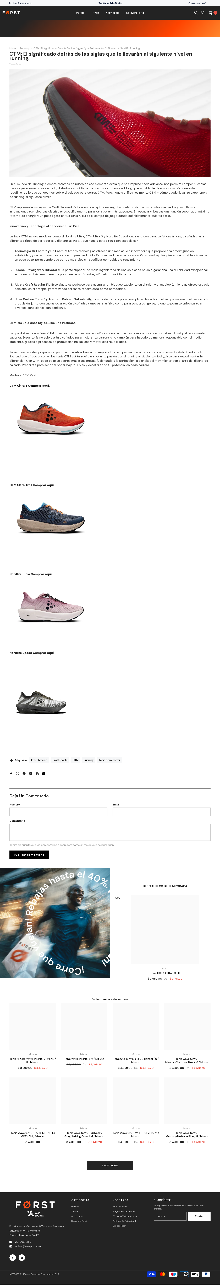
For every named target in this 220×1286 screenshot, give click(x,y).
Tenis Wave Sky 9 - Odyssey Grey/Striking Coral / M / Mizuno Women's (84, 1134)
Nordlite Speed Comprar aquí (31, 653)
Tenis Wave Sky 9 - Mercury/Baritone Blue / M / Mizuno (187, 1060)
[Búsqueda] (196, 12)
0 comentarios (15, 64)
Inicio (12, 48)
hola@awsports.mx (22, 3)
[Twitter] (17, 773)
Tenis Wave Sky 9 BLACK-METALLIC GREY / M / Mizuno (33, 1134)
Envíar (199, 1216)
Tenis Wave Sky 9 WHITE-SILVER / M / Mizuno (136, 1134)
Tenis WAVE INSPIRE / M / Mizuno (84, 1059)
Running (25, 48)
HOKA (165, 968)
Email (116, 804)
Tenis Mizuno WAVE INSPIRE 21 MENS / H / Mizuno (32, 1060)
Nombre (14, 804)
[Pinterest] (24, 773)
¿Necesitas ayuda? (197, 3)
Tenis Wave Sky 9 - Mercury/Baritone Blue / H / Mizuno (187, 1134)
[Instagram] (22, 1257)
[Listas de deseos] (203, 12)
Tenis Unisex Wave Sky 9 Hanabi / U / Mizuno (136, 1060)
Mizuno (33, 1054)
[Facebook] (11, 773)
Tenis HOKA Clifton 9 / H (165, 973)
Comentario (17, 820)
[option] (165, 939)
